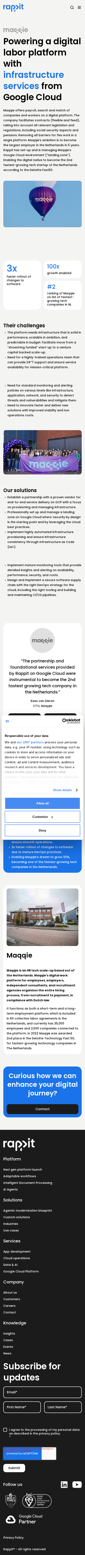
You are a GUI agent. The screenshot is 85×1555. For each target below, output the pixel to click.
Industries (10, 1224)
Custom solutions (16, 1217)
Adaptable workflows (19, 1176)
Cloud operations (16, 1258)
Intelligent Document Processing (27, 1183)
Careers (9, 1306)
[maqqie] (15, 29)
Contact (9, 1312)
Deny (42, 830)
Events (8, 1347)
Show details (62, 790)
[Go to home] (42, 1144)
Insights (9, 1333)
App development (17, 1251)
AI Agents (10, 1189)
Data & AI (10, 1265)
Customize (40, 816)
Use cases (11, 1230)
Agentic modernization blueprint (27, 1210)
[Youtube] (77, 1484)
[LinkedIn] (64, 1484)
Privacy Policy (13, 1538)
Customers (11, 1299)
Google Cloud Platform (21, 1271)
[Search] (72, 7)
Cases (8, 1340)
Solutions (12, 1200)
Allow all (42, 803)
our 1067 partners (30, 742)
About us (10, 1292)
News (7, 1353)
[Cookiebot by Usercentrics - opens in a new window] (62, 721)
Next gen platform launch (22, 1169)
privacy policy (49, 1433)
